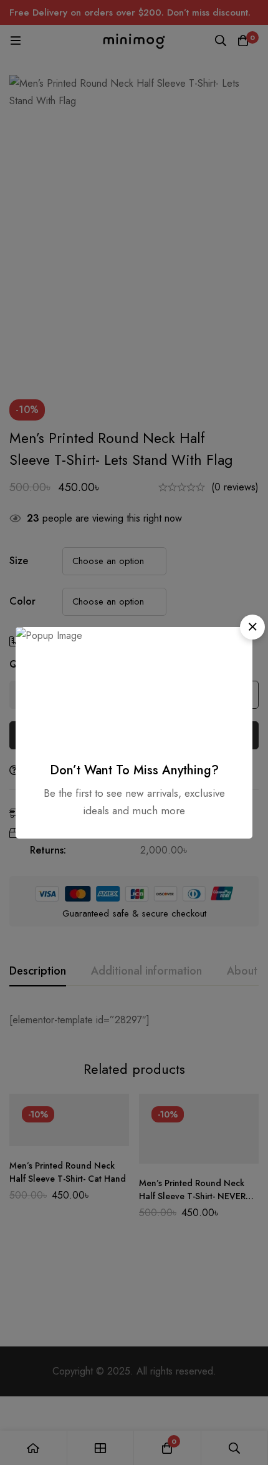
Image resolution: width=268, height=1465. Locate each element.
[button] (252, 627)
